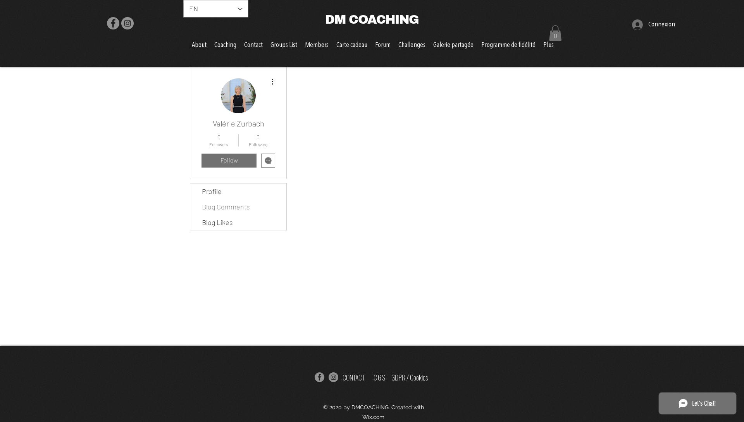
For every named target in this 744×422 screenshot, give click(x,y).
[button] (555, 33)
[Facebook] (113, 23)
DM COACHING (371, 19)
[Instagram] (127, 23)
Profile (212, 191)
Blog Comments (226, 206)
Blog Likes (217, 222)
